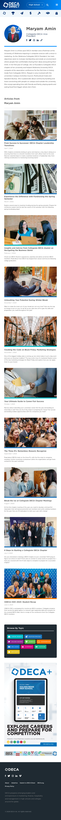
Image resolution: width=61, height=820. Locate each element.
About (7, 783)
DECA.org (40, 783)
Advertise (14, 783)
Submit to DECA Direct (27, 783)
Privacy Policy (9, 786)
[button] (36, 5)
